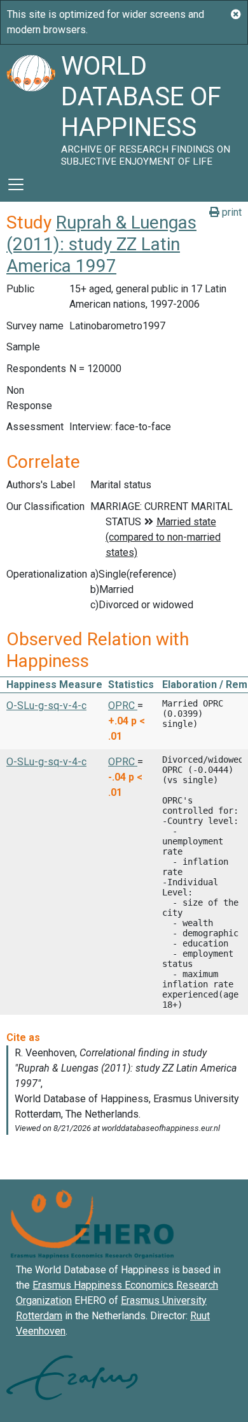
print (230, 212)
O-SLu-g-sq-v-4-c (46, 706)
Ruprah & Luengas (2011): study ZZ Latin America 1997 (101, 244)
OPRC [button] (122, 706)
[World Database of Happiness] (30, 106)
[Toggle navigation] (15, 184)
